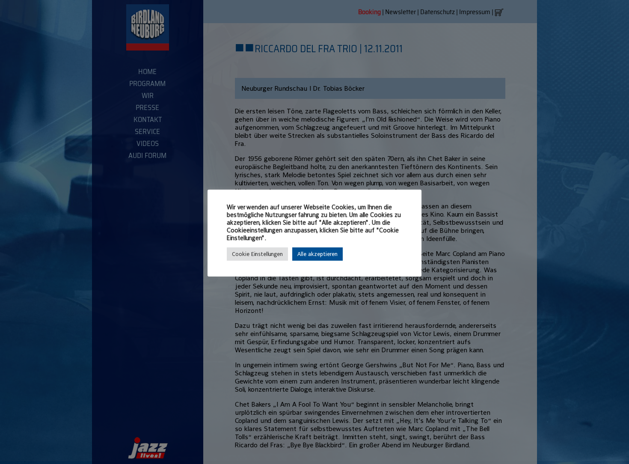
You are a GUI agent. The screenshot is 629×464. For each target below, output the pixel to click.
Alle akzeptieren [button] (317, 254)
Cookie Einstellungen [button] (257, 254)
